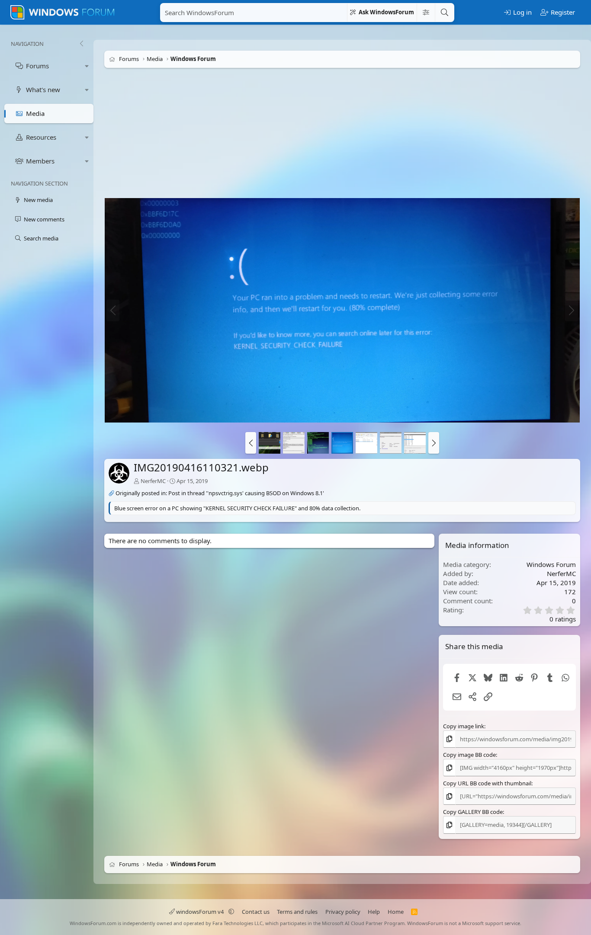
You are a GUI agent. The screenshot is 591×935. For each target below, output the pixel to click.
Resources (41, 137)
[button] (86, 66)
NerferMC (153, 481)
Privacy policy (342, 912)
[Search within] (426, 12)
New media (38, 200)
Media (35, 113)
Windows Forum (551, 564)
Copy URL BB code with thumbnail (487, 783)
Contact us (256, 912)
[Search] (444, 12)
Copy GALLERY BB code (473, 812)
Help (374, 912)
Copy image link (463, 726)
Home (396, 912)
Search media (41, 238)
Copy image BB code (469, 755)
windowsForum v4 (200, 912)
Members (40, 161)
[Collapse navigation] (81, 43)
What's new (43, 89)
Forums (37, 65)
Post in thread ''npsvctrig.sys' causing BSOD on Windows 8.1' (246, 493)
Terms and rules (297, 912)
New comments (44, 219)
